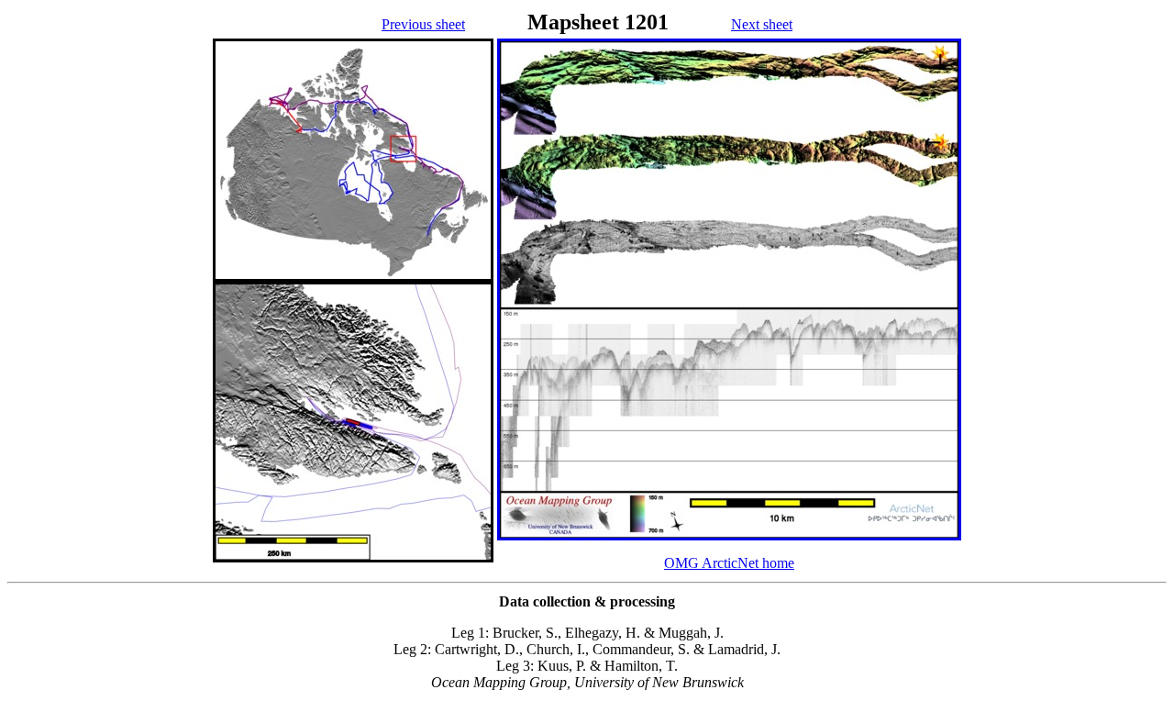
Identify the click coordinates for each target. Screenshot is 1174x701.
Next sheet (761, 24)
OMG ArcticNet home (729, 563)
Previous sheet (423, 24)
